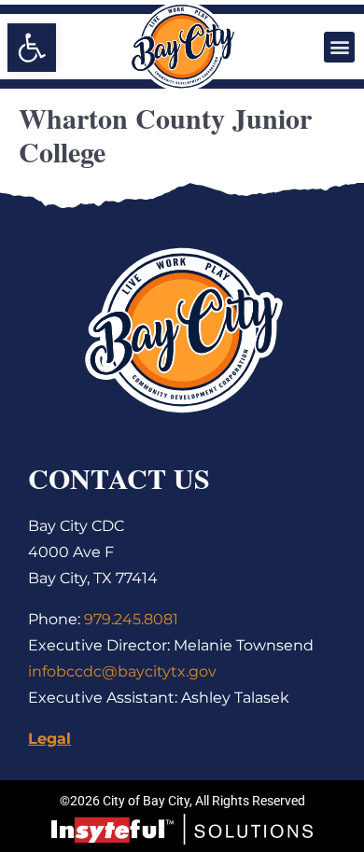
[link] (31, 47)
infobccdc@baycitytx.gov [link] (122, 671)
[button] (339, 47)
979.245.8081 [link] (131, 619)
